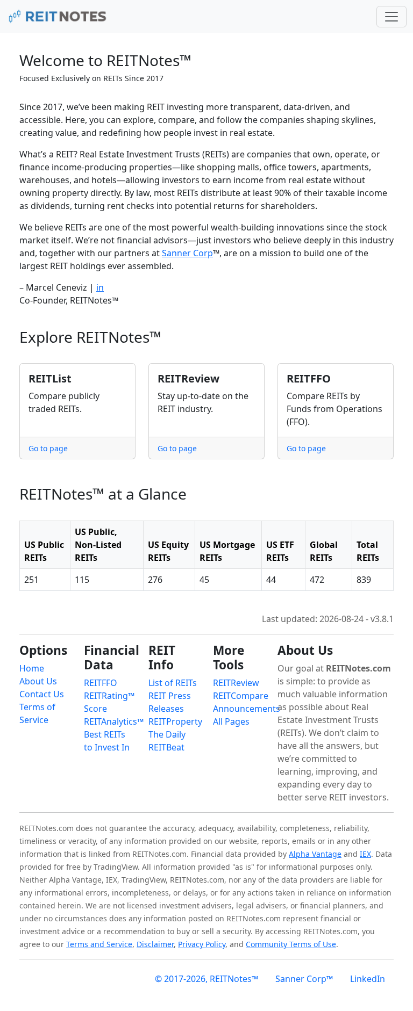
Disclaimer (155, 944)
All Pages (231, 721)
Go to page (48, 448)
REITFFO (100, 683)
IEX (365, 854)
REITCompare (240, 696)
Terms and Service (99, 944)
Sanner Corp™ (304, 979)
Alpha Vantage (315, 854)
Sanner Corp (187, 253)
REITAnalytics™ (114, 721)
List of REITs (172, 683)
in (100, 287)
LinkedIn (367, 979)
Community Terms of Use (291, 944)
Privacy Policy (201, 944)
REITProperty (175, 721)
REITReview (236, 683)
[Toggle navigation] (391, 16)
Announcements (246, 708)
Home (31, 668)
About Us (38, 681)
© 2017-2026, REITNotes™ (206, 979)
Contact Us (41, 694)
